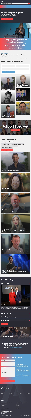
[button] (0, 23)
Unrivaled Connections (6, 283)
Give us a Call (18, 369)
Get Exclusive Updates (8, 71)
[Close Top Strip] (29, 6)
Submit (7, 380)
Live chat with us (19, 364)
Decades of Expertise (6, 313)
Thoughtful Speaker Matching (8, 317)
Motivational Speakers (5, 144)
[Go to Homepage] (5, 1)
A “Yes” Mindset (5, 320)
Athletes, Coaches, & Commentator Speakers (17, 144)
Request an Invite (19, 374)
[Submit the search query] (29, 3)
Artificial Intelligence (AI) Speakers (7, 147)
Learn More (11, 48)
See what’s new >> (14, 6)
